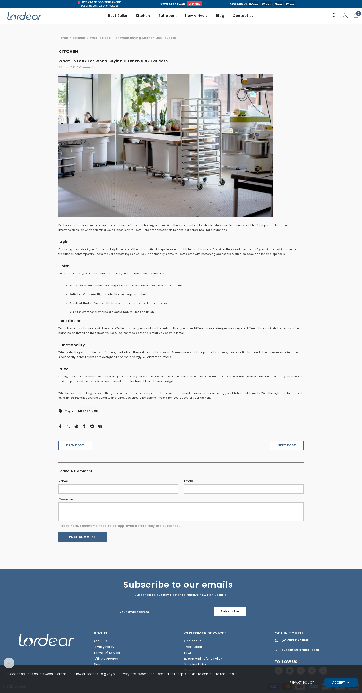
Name (63, 481)
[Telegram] (92, 426)
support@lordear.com (300, 650)
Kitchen (79, 38)
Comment (66, 499)
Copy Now (194, 4)
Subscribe (229, 611)
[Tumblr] (84, 426)
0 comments (85, 67)
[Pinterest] (76, 426)
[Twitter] (68, 426)
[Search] (334, 15)
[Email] (100, 426)
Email (188, 481)
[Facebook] (60, 426)
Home (63, 38)
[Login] (345, 15)
